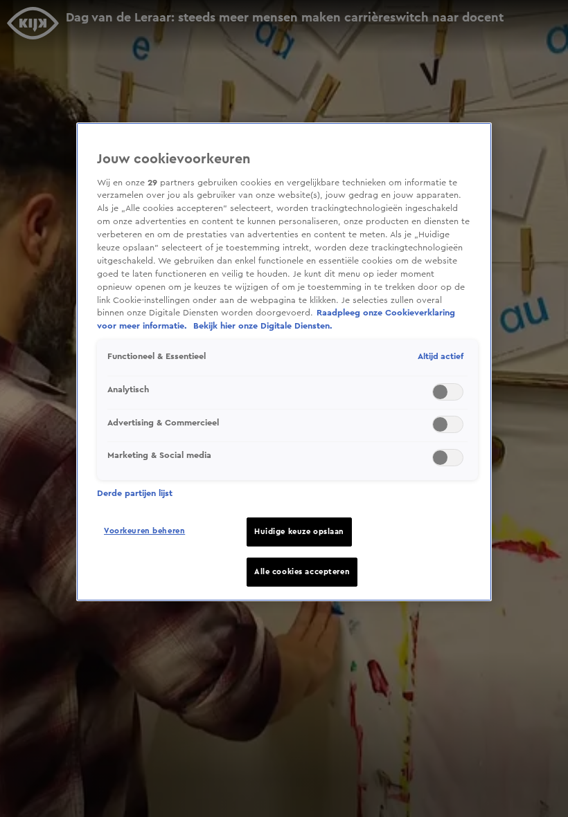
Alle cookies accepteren (302, 572)
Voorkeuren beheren (144, 531)
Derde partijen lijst (134, 493)
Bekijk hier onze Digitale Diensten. (262, 326)
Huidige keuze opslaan (299, 531)
